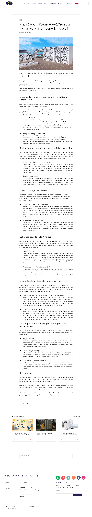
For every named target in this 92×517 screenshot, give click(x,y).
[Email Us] (63, 478)
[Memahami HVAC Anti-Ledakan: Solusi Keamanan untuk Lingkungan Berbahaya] (46, 425)
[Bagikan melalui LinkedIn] (27, 403)
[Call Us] (73, 477)
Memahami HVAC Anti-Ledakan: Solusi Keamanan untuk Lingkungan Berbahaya (45, 434)
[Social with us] (83, 477)
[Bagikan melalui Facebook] (20, 403)
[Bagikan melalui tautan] (30, 403)
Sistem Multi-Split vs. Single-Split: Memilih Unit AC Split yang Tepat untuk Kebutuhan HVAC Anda (69, 434)
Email (57, 490)
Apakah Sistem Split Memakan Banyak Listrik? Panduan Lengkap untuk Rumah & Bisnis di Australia (22, 434)
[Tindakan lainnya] (72, 20)
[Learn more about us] (78, 477)
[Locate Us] (68, 478)
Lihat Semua (76, 416)
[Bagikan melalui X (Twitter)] (23, 403)
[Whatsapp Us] (58, 478)
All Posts (14, 10)
